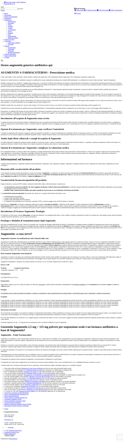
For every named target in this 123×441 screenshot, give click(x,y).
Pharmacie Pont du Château (27, 391)
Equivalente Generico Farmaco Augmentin (16, 406)
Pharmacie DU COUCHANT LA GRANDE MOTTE (39, 375)
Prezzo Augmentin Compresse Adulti (14, 401)
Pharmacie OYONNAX (34, 388)
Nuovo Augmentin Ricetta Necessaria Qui (16, 394)
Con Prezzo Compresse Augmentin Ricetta (16, 393)
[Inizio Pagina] (2, 61)
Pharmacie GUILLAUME (34, 373)
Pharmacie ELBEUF (35, 378)
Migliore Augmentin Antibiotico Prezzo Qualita (17, 404)
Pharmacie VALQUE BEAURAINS (39, 376)
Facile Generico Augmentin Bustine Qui (15, 397)
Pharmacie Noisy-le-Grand (34, 370)
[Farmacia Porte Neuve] (3, 10)
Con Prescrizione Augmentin (12, 402)
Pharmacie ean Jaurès (30, 371)
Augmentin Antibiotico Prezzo (13, 399)
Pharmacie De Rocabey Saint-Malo (35, 381)
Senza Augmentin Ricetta (11, 396)
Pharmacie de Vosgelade (28, 386)
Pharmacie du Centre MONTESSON (37, 389)
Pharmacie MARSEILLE (34, 383)
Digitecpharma (13, 438)
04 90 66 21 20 (8, 419)
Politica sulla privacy (10, 434)
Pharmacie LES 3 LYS (29, 380)
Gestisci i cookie (9, 435)
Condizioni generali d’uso (11, 432)
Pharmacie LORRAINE (32, 384)
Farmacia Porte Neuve (15, 430)
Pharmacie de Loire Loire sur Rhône (31, 368)
